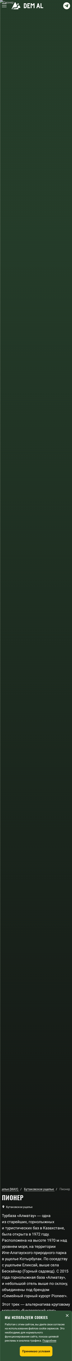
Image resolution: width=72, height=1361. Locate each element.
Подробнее (49, 1340)
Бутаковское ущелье (39, 1189)
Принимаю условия (36, 1351)
